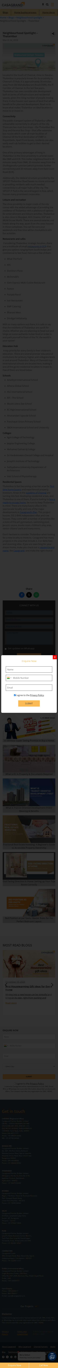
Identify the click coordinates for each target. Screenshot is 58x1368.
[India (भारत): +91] (9, 678)
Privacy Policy (37, 695)
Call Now (43, 1365)
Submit (29, 703)
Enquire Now (14, 1365)
